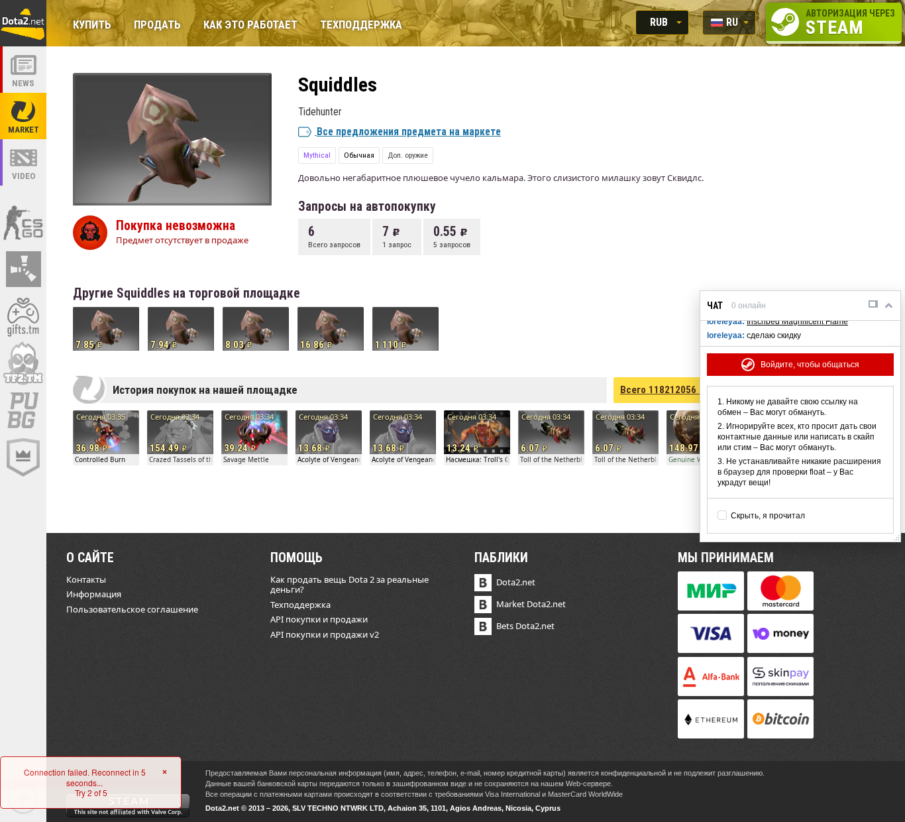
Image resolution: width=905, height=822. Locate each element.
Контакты (86, 579)
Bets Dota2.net (525, 626)
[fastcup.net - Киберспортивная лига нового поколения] (23, 457)
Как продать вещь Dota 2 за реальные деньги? (349, 584)
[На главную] (23, 23)
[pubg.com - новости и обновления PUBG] (23, 410)
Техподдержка (361, 25)
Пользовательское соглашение (132, 609)
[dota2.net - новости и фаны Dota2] (23, 69)
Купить (92, 25)
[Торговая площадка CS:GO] (23, 222)
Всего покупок (677, 390)
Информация (93, 594)
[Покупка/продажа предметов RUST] (23, 269)
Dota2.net (515, 582)
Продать (157, 25)
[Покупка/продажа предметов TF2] (23, 363)
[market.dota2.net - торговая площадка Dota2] (23, 116)
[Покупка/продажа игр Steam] (23, 316)
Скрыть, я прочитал (768, 515)
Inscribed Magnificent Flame (797, 321)
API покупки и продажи (319, 619)
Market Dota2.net (531, 604)
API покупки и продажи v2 (324, 634)
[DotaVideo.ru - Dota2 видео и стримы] (23, 162)
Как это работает (250, 25)
